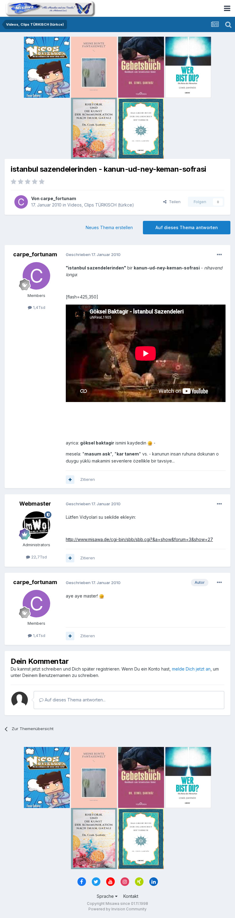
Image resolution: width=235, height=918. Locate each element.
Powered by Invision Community (117, 909)
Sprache (106, 896)
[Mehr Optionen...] (219, 254)
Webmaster (35, 503)
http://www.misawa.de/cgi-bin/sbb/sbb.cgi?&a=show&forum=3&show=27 (139, 539)
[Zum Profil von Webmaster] (36, 525)
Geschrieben (93, 254)
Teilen (173, 201)
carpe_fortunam (58, 198)
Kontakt (130, 896)
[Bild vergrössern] (149, 442)
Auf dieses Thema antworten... (74, 699)
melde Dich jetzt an (191, 668)
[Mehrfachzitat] (70, 479)
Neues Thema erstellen (109, 227)
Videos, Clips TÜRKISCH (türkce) (100, 204)
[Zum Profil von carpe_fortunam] (21, 202)
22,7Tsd (38, 556)
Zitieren (87, 479)
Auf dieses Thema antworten (186, 227)
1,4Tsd (38, 307)
